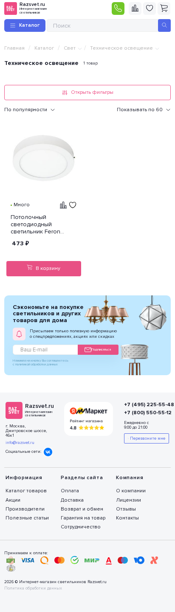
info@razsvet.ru (20, 442)
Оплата (70, 491)
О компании (131, 491)
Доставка (72, 500)
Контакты (127, 518)
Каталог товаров (26, 491)
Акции (13, 500)
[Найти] (164, 25)
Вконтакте (48, 452)
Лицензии (128, 500)
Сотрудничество (81, 527)
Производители (25, 509)
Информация (24, 477)
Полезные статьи (27, 518)
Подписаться (101, 349)
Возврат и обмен (82, 509)
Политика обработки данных (33, 588)
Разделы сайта (82, 477)
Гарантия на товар (83, 518)
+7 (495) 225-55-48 (142, 404)
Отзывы (126, 509)
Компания (129, 477)
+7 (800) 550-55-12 (142, 412)
